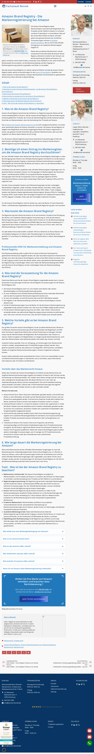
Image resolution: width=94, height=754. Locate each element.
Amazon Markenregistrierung (31, 645)
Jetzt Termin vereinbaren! (33, 599)
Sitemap (53, 692)
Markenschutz (19, 647)
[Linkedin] (4, 652)
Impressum (55, 686)
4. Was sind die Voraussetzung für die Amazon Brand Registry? (23, 96)
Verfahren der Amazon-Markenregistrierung (20, 125)
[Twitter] (41, 2)
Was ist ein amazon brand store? (16, 539)
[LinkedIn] (36, 2)
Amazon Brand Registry (43, 72)
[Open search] (88, 6)
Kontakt (81, 2)
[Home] (15, 6)
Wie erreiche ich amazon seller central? (19, 561)
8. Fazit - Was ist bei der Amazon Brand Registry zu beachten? (23, 103)
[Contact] (89, 737)
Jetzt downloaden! (81, 197)
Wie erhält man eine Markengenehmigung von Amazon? (25, 531)
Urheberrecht (18, 641)
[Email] (28, 652)
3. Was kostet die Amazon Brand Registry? (16, 94)
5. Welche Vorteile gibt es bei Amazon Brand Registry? (20, 99)
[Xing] (38, 2)
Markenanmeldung (49, 645)
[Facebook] (34, 2)
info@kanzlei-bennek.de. (43, 592)
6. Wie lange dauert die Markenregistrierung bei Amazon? (22, 101)
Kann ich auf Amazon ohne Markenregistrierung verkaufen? (27, 568)
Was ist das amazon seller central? (17, 546)
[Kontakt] (89, 730)
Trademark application (56, 724)
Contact (88, 2)
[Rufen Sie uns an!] (89, 743)
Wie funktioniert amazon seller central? (19, 553)
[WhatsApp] (23, 652)
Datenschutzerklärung (58, 689)
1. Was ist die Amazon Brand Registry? (15, 87)
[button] (4, 750)
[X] (14, 652)
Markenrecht (8, 641)
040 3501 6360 (19, 51)
